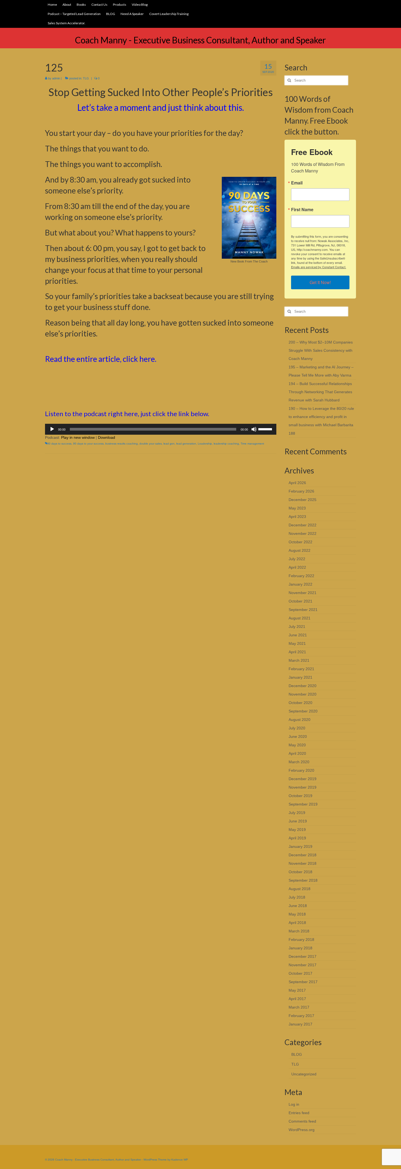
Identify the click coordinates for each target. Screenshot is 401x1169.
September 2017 (303, 982)
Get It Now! (320, 282)
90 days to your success (88, 443)
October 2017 (300, 973)
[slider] (266, 429)
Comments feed (302, 1121)
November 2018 (302, 863)
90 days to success (59, 443)
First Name (302, 209)
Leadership (205, 443)
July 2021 (297, 626)
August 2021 (299, 618)
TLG (86, 78)
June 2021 (298, 635)
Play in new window (78, 437)
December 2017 (302, 956)
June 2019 (298, 821)
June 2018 (298, 905)
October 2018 (300, 872)
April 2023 (297, 516)
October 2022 (300, 542)
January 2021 (300, 677)
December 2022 (302, 525)
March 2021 (299, 660)
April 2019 (297, 838)
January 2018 (300, 948)
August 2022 (299, 550)
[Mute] (254, 429)
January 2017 (300, 1024)
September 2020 (303, 711)
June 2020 (298, 736)
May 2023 (297, 508)
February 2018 (301, 939)
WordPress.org (302, 1130)
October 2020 (300, 702)
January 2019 (300, 846)
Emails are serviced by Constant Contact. (318, 267)
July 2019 (297, 812)
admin (56, 78)
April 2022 (297, 567)
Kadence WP (179, 1159)
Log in (294, 1104)
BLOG (296, 1054)
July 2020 (297, 728)
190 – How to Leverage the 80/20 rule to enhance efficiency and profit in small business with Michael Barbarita (321, 416)
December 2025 (302, 499)
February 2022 (301, 576)
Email (297, 183)
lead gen (169, 443)
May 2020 (297, 745)
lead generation (186, 443)
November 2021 (302, 593)
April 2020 (297, 753)
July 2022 (297, 559)
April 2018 (297, 922)
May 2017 (297, 990)
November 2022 (302, 533)
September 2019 (303, 804)
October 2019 (300, 796)
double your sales (150, 443)
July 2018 (297, 897)
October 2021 (300, 601)
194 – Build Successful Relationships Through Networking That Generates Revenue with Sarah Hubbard (320, 391)
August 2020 (299, 719)
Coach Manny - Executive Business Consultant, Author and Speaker (200, 40)
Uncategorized (303, 1074)
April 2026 (297, 483)
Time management (252, 443)
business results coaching (121, 443)
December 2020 (302, 686)
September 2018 (303, 880)
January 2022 (300, 584)
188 (292, 433)
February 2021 (301, 669)
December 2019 (302, 779)
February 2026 (301, 491)
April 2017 (297, 999)
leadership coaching (226, 443)
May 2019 (297, 829)
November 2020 (302, 694)
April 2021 (297, 652)
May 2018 (297, 914)
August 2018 (299, 889)
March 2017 (299, 1007)
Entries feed (299, 1113)
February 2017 (301, 1015)
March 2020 (299, 762)
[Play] (52, 429)
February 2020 (301, 770)
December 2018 (302, 855)
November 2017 (302, 965)
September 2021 (303, 609)
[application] (160, 429)
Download (106, 437)
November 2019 (302, 787)
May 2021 (297, 643)
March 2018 (299, 931)
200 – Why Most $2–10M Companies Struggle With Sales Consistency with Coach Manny (321, 350)
